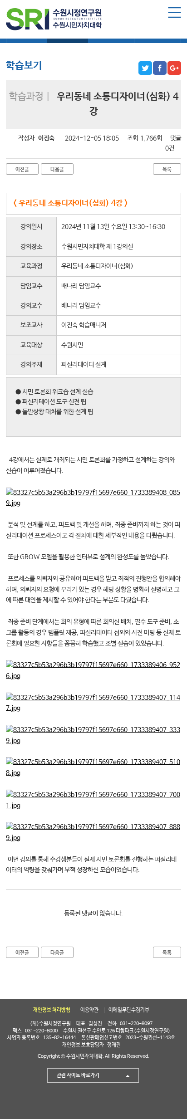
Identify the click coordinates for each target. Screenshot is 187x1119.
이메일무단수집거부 (128, 1010)
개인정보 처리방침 (51, 1010)
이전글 (22, 169)
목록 (167, 169)
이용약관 (89, 1010)
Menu (174, 12)
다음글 (57, 169)
